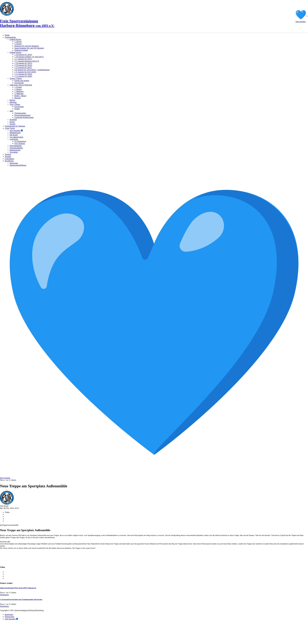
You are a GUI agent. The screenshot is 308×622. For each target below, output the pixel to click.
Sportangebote (10, 37)
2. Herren (18, 44)
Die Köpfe (14, 135)
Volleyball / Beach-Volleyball (21, 85)
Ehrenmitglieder (16, 146)
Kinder (17, 109)
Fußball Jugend (15, 52)
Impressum (14, 163)
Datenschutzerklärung (18, 165)
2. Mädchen (18, 94)
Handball (13, 120)
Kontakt (8, 157)
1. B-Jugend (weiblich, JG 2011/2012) (29, 57)
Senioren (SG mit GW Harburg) (26, 46)
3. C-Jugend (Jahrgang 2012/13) (26, 61)
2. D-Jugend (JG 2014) (23, 65)
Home (7, 35)
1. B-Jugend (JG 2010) (23, 55)
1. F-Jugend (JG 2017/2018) (25, 72)
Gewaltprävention (16, 137)
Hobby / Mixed (20, 96)
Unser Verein (10, 128)
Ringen (12, 100)
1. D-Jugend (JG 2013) (23, 63)
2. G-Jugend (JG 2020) (23, 76)
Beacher (17, 98)
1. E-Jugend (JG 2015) (23, 68)
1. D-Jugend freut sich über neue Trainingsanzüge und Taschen (21, 599)
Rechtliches (9, 161)
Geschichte (14, 139)
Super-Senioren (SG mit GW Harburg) (29, 48)
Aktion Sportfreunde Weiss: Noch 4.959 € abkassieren (18, 588)
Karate (12, 122)
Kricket (12, 124)
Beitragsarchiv (15, 150)
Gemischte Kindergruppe (24, 117)
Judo (11, 111)
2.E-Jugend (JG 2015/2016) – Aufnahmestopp (32, 70)
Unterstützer (9, 159)
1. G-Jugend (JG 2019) (23, 74)
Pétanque (13, 102)
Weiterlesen (4, 595)
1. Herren (18, 42)
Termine (8, 154)
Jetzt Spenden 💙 (16, 131)
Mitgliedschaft (15, 133)
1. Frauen (18, 87)
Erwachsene (19, 83)
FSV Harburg (19, 144)
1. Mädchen (18, 91)
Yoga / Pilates (15, 104)
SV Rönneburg (20, 141)
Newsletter (14, 152)
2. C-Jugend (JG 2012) (23, 59)
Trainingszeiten (20, 113)
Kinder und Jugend (21, 81)
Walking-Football (21, 50)
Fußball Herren (15, 39)
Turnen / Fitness (16, 78)
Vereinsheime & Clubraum (15, 126)
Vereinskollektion (16, 148)
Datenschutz (9, 617)
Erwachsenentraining (22, 115)
